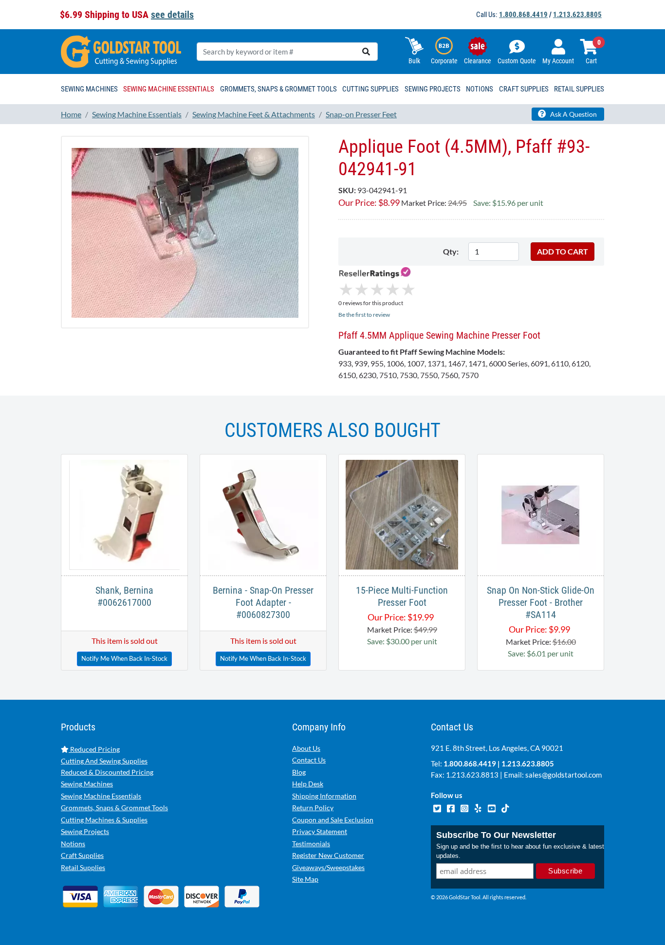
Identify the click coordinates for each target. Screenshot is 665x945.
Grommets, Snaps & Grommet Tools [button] (278, 89)
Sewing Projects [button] (433, 89)
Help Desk (307, 784)
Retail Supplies (83, 867)
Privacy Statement (319, 831)
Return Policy (312, 807)
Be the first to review (364, 314)
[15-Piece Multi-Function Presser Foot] (402, 513)
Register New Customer (328, 855)
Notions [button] (479, 89)
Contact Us (309, 760)
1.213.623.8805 (577, 14)
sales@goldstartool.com (563, 774)
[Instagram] (465, 806)
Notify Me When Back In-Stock (124, 658)
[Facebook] (451, 806)
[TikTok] (505, 806)
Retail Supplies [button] (579, 89)
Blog (299, 772)
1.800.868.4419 (523, 14)
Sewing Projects (85, 831)
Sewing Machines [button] (89, 89)
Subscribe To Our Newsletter (496, 835)
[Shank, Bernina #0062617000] (124, 513)
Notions (73, 843)
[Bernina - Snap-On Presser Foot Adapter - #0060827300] (263, 513)
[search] (366, 51)
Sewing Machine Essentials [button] (168, 89)
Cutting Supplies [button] (370, 89)
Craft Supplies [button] (524, 89)
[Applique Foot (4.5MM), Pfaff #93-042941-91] (185, 231)
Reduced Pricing (94, 749)
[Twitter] (437, 806)
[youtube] (492, 806)
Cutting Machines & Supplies (104, 820)
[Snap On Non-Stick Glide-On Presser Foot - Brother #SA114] (540, 513)
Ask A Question (573, 114)
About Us (306, 748)
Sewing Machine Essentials (101, 796)
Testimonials (311, 843)
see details (172, 14)
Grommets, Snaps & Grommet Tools (114, 807)
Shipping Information (324, 796)
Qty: (451, 251)
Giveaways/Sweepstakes (328, 867)
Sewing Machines (87, 784)
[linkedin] (478, 806)
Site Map (305, 879)
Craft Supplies (82, 855)
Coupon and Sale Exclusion (332, 820)
